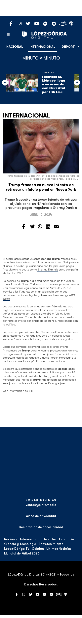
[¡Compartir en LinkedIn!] (48, 226)
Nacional (14, 46)
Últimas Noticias (58, 549)
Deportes (70, 46)
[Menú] (8, 34)
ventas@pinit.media (41, 505)
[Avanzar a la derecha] (78, 46)
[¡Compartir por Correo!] (56, 226)
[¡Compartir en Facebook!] (23, 226)
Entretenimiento (51, 544)
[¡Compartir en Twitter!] (32, 226)
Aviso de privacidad (41, 516)
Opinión (38, 549)
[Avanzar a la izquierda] (5, 83)
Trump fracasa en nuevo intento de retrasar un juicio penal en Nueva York (41, 187)
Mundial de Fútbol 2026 (22, 553)
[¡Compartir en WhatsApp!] (40, 226)
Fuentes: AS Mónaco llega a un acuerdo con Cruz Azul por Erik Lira (53, 84)
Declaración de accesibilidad (41, 527)
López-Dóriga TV (16, 549)
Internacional (42, 46)
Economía (66, 539)
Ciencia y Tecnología (20, 544)
